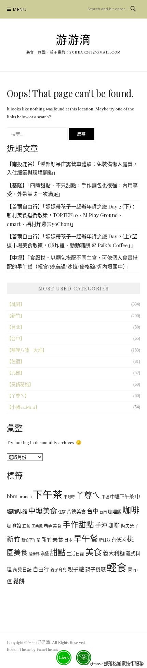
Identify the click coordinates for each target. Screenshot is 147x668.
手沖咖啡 (107, 525)
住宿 (62, 512)
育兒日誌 (22, 569)
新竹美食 (52, 539)
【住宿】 (16, 361)
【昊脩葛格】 (20, 384)
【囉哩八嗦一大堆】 (27, 350)
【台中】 (16, 338)
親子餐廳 (95, 569)
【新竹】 (16, 316)
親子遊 (76, 569)
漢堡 (45, 553)
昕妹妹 (104, 540)
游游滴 (73, 40)
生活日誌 (75, 553)
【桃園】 (16, 304)
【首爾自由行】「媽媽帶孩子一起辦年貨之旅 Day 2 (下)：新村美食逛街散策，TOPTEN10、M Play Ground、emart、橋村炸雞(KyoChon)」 (71, 215)
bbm (12, 496)
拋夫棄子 (129, 526)
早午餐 (86, 538)
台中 (92, 511)
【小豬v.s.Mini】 (23, 407)
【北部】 (16, 372)
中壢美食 (42, 511)
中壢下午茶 (122, 496)
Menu (20, 9)
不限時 (69, 497)
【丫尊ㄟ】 (18, 395)
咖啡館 (14, 525)
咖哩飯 (114, 511)
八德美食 (76, 511)
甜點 (58, 552)
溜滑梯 (34, 554)
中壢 (105, 497)
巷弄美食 (53, 526)
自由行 (41, 569)
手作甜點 (78, 525)
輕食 (116, 567)
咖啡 (130, 510)
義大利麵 (114, 553)
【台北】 (16, 327)
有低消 (118, 539)
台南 (103, 512)
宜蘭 (26, 526)
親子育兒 (58, 570)
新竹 (14, 539)
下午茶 (48, 495)
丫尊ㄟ (88, 495)
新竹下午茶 (31, 540)
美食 (93, 552)
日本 (68, 540)
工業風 (37, 526)
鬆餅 (19, 581)
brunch (25, 496)
